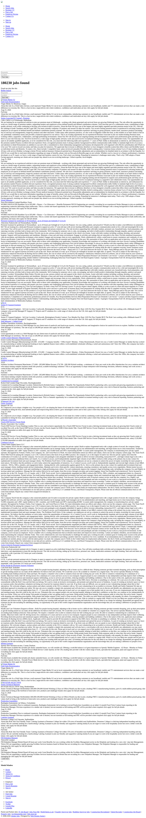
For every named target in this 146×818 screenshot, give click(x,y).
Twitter (8, 804)
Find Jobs (5, 77)
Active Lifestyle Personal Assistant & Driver (17, 545)
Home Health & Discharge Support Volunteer (17, 566)
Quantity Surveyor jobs (63, 812)
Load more (5, 759)
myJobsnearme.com (19, 814)
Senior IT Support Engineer (11, 305)
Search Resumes (11, 786)
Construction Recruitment (100, 812)
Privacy (8, 778)
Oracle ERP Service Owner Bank (13, 422)
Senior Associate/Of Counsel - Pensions (15, 118)
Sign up (8, 22)
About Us (9, 774)
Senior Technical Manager (10, 685)
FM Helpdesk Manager (9, 738)
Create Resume (10, 796)
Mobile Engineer (7, 643)
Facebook (9, 802)
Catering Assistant (7, 717)
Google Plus (9, 806)
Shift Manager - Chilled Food (11, 321)
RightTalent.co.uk (47, 812)
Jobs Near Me (34, 812)
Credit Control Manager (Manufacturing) (15, 338)
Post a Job (9, 784)
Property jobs (5, 814)
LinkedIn (8, 808)
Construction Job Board (132, 812)
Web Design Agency (37, 816)
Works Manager (6, 200)
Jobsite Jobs (15, 816)
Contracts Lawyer (7, 442)
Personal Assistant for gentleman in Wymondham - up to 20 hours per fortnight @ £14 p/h (33, 221)
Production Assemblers (9, 701)
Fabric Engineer (6, 403)
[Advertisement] (69, 55)
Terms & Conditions (12, 776)
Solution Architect (7, 360)
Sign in (8, 20)
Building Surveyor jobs (81, 812)
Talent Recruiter (116, 812)
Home (7, 770)
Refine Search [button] (6, 90)
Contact (8, 772)
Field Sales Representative (10, 102)
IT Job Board (23, 812)
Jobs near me (32, 814)
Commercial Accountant (9, 381)
